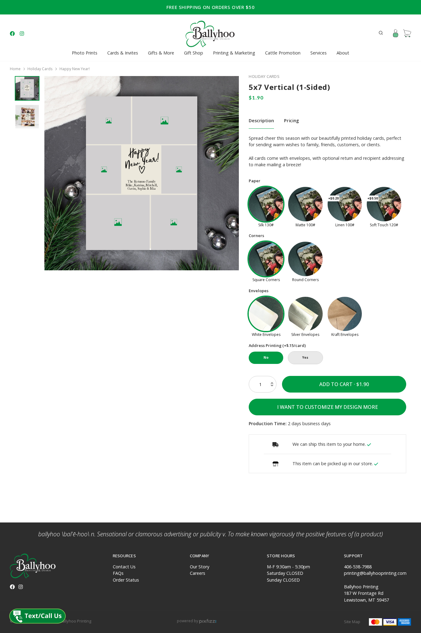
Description (261, 120)
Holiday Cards (39, 68)
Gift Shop (193, 53)
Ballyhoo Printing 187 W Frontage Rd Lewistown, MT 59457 (366, 593)
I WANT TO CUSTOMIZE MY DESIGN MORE (327, 407)
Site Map (352, 621)
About (343, 53)
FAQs (118, 573)
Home (15, 68)
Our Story (199, 567)
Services (318, 53)
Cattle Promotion (282, 53)
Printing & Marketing (234, 53)
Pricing (291, 120)
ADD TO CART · (337, 384)
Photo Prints (84, 53)
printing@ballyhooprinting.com (375, 573)
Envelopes (258, 290)
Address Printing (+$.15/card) (277, 345)
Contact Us (124, 567)
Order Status (126, 580)
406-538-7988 (358, 567)
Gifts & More (161, 53)
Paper (254, 180)
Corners (256, 235)
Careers (197, 573)
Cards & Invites (122, 53)
